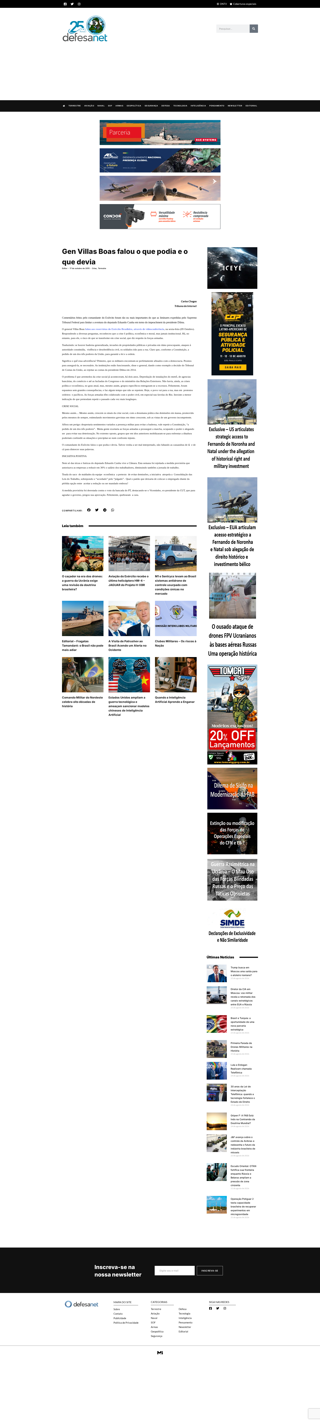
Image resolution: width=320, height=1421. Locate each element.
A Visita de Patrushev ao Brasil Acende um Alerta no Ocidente (127, 646)
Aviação (89, 106)
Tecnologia (180, 106)
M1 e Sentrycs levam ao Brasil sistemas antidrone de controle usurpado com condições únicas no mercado (175, 585)
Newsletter (235, 106)
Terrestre (74, 106)
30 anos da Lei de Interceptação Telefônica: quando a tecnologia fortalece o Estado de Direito (243, 1094)
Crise (94, 268)
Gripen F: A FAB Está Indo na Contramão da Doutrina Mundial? (243, 1119)
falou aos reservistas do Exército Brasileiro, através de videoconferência (124, 329)
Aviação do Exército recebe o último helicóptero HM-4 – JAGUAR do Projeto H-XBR (128, 581)
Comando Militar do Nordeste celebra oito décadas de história (82, 702)
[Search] (254, 28)
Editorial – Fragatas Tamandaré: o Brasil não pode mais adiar (82, 646)
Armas (119, 106)
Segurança (151, 106)
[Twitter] (72, 3)
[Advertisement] (160, 67)
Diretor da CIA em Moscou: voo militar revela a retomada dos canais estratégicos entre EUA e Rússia (243, 997)
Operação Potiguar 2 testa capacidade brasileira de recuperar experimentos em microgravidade (243, 1206)
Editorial (251, 106)
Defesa (166, 106)
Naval (101, 106)
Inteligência (198, 106)
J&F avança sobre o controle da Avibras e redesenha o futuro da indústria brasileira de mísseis (243, 1145)
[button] (89, 510)
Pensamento (216, 106)
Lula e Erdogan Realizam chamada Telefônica (241, 1068)
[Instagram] (79, 3)
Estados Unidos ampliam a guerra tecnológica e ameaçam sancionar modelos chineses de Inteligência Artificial (129, 706)
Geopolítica (134, 106)
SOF (110, 106)
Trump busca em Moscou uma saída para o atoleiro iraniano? (244, 971)
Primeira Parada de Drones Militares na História (241, 1047)
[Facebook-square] (65, 3)
